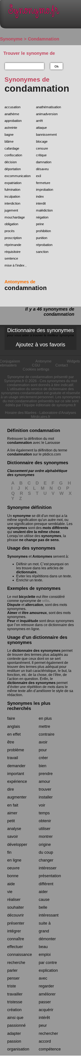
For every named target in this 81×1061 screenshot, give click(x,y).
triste (11, 986)
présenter (15, 923)
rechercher (48, 1033)
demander (16, 766)
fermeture (43, 183)
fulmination (12, 189)
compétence (50, 1049)
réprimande (12, 245)
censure (42, 148)
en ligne (14, 860)
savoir (12, 836)
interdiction (12, 203)
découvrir (15, 915)
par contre (48, 962)
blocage (41, 141)
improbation (44, 189)
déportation (12, 169)
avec (43, 978)
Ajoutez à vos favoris (40, 344)
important (15, 773)
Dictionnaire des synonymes (40, 332)
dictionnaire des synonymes (36, 650)
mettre (44, 726)
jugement (11, 210)
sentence (11, 258)
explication (48, 970)
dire (10, 789)
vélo (45, 601)
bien (42, 766)
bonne (12, 876)
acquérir (46, 1010)
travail (12, 758)
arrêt (39, 121)
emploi (45, 954)
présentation (50, 876)
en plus (45, 718)
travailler (14, 994)
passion (14, 1041)
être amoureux (34, 613)
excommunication (17, 176)
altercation (34, 605)
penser (13, 978)
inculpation (12, 196)
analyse (14, 828)
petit (11, 821)
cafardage (11, 148)
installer (46, 797)
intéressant (48, 915)
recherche (16, 962)
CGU (36, 365)
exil (38, 176)
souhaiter (15, 907)
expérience (17, 781)
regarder (46, 986)
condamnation (19, 443)
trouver (45, 789)
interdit (41, 203)
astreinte (10, 127)
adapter (14, 1033)
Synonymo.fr (44, 12)
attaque (41, 127)
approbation (13, 121)
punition (41, 238)
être (10, 742)
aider (43, 891)
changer (46, 860)
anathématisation (48, 107)
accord (45, 1041)
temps (44, 813)
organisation (18, 1049)
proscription (13, 238)
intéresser (47, 868)
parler (12, 970)
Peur (11, 621)
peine (40, 224)
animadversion (47, 114)
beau (43, 947)
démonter (47, 939)
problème (15, 750)
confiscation (13, 155)
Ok (56, 66)
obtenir (45, 821)
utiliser (44, 828)
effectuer (15, 947)
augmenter (17, 797)
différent (46, 884)
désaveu (42, 169)
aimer (12, 813)
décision (10, 162)
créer (43, 758)
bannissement (46, 134)
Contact (61, 365)
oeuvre (13, 868)
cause (44, 899)
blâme (9, 141)
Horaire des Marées (20, 413)
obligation (11, 224)
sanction (42, 252)
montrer (46, 836)
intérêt (44, 1017)
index (40, 196)
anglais (13, 726)
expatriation (12, 183)
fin (9, 852)
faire (11, 718)
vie (9, 891)
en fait (12, 805)
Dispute (13, 605)
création (14, 1010)
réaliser (13, 899)
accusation (12, 107)
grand (44, 931)
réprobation (44, 245)
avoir (43, 742)
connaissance (19, 954)
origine (45, 844)
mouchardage (14, 217)
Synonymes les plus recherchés (28, 706)
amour (44, 781)
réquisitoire (12, 252)
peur (43, 1025)
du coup (46, 852)
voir (42, 805)
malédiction (44, 210)
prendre (46, 773)
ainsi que (15, 1017)
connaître (15, 939)
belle (43, 907)
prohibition (43, 231)
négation (42, 217)
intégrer (14, 931)
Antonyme (43, 361)
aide (11, 884)
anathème (11, 114)
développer (17, 844)
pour (43, 750)
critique (41, 155)
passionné (16, 1025)
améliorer (47, 994)
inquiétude (29, 621)
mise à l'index (14, 265)
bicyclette (27, 597)
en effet (14, 734)
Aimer (12, 613)
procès (9, 231)
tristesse (14, 1002)
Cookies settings (36, 369)
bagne (9, 134)
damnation (43, 162)
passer (45, 1002)
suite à (45, 923)
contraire (46, 734)
